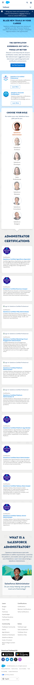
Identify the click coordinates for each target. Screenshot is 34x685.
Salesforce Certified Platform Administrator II (12, 396)
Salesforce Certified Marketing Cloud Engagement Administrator (15, 339)
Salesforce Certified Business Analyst (15, 289)
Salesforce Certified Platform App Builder (16, 428)
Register (22, 14)
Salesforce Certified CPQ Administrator (16, 312)
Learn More (15, 87)
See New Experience (18, 65)
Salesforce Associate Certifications (17, 93)
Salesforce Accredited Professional (17, 77)
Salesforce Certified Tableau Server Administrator (14, 516)
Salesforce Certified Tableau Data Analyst (16, 486)
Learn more (18, 559)
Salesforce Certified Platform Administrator (12, 368)
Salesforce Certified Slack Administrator (16, 458)
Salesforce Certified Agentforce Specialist (16, 259)
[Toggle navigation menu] (30, 7)
